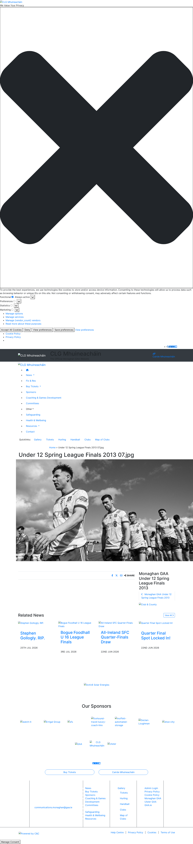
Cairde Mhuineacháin (164, 356)
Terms (168, 832)
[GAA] (78, 743)
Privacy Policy (13, 337)
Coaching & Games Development (43, 397)
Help (117, 832)
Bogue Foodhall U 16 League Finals (75, 637)
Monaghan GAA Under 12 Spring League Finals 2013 (156, 596)
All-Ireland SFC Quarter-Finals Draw (115, 637)
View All (168, 615)
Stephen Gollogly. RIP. (32, 635)
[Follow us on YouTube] (176, 346)
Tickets (50, 439)
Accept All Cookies (11, 329)
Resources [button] (32, 426)
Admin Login (151, 788)
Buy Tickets (69, 772)
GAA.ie (148, 805)
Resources (90, 818)
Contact (30, 431)
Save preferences (64, 329)
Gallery (38, 439)
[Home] (99, 370)
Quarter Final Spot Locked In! (155, 635)
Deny (27, 329)
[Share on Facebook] (112, 575)
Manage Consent (10, 841)
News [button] (29, 375)
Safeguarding (33, 414)
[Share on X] (117, 575)
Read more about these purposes (23, 323)
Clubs (87, 439)
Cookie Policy (13, 333)
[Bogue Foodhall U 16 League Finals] (76, 624)
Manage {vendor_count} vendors (23, 320)
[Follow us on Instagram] (174, 346)
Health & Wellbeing (36, 420)
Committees (32, 403)
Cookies (152, 832)
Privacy (135, 832)
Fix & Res (31, 380)
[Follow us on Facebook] (170, 346)
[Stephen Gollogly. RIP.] (31, 622)
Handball (75, 439)
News (88, 788)
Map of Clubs (102, 439)
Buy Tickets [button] (32, 386)
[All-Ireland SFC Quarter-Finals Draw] (117, 624)
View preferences (42, 329)
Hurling (62, 439)
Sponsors (31, 392)
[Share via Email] (122, 575)
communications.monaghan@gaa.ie (53, 807)
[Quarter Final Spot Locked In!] (156, 622)
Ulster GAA (150, 801)
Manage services (15, 317)
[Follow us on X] (172, 346)
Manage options (14, 313)
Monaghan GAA (153, 798)
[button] (96, 147)
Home (52, 447)
